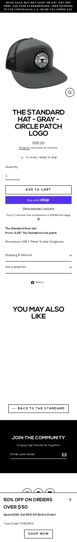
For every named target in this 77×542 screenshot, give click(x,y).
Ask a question (15, 267)
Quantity (11, 167)
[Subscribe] (64, 455)
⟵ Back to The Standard (38, 408)
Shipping (24, 148)
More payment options (38, 209)
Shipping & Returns (18, 255)
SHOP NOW (38, 534)
